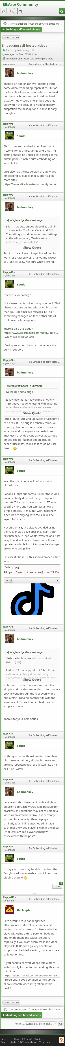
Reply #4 (8, 360)
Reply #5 (8, 458)
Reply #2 (8, 194)
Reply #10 (8, 897)
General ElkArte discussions (44, 23)
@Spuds (41, 104)
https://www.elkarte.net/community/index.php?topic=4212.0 (32, 184)
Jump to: (20, 1023)
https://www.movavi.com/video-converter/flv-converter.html (32, 975)
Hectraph (23, 910)
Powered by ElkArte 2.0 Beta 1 (16, 1039)
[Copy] (15, 567)
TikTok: (9, 580)
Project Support (18, 23)
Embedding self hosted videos (21, 29)
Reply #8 (8, 779)
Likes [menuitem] (58, 886)
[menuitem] (62, 11)
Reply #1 (8, 123)
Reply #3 (8, 272)
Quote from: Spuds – (25, 220)
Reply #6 (8, 626)
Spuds (21, 136)
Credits (38, 1039)
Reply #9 (8, 846)
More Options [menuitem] (11, 37)
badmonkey (25, 73)
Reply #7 (8, 733)
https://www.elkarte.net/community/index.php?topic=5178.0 (32, 332)
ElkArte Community (20, 4)
